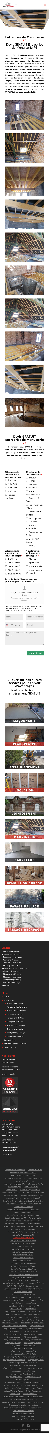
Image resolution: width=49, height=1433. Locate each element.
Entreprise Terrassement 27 (23, 1257)
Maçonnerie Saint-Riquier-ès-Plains (23, 1172)
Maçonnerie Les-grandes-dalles (32, 1323)
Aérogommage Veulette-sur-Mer (23, 1374)
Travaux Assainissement (16, 1010)
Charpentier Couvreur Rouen (14, 1408)
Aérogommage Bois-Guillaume (31, 1334)
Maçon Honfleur (37, 1300)
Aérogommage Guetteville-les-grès (23, 1345)
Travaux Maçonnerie (15, 1003)
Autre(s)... (33, 545)
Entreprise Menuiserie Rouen (23, 1252)
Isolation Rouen (34, 1297)
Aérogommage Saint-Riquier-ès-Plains (23, 1362)
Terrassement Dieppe (13, 1221)
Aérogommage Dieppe (32, 1337)
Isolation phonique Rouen (15, 1297)
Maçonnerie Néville (37, 1325)
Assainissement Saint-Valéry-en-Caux (23, 1399)
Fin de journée (35, 566)
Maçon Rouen (31, 1303)
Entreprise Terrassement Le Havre (23, 1269)
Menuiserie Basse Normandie (13, 1192)
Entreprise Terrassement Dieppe (23, 1266)
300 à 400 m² (14, 570)
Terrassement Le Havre (32, 1221)
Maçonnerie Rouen (35, 1170)
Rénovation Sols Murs (15, 1018)
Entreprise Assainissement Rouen (23, 1416)
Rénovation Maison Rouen (23, 1212)
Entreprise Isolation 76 (23, 1246)
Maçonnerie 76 (30, 1308)
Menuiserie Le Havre (13, 1198)
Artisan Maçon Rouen (34, 1388)
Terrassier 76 (15, 1229)
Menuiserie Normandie (32, 1198)
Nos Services (9, 1000)
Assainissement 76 (30, 1394)
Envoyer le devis (35, 653)
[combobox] (7, 625)
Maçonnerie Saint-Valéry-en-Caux (23, 1175)
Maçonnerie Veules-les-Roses (23, 1181)
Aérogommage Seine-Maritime (14, 1368)
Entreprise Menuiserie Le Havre (23, 1249)
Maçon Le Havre (17, 1303)
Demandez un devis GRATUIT (15, 1043)
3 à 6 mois (12, 487)
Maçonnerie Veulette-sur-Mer (14, 1184)
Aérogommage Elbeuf (13, 1343)
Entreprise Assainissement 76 (23, 1413)
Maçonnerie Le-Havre (10, 1323)
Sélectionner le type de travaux (34, 473)
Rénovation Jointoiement (17, 1007)
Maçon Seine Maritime (16, 1306)
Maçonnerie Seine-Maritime (15, 1178)
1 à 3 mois (12, 484)
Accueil (6, 997)
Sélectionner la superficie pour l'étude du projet (13, 553)
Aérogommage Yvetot (23, 1379)
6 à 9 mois (12, 491)
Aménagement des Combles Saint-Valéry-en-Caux (23, 1382)
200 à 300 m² (14, 566)
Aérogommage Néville (12, 1357)
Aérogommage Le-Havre (23, 1348)
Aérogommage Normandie (33, 1357)
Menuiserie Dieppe (10, 1195)
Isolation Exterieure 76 (33, 1289)
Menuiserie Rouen (9, 1201)
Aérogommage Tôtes (36, 1368)
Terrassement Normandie (14, 1223)
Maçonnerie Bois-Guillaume (15, 1311)
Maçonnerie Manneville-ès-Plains (14, 1325)
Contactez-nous (10, 1047)
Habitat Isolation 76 (36, 1283)
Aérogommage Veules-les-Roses (23, 1371)
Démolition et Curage (15, 1036)
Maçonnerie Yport (14, 1187)
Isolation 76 (11, 1286)
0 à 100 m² (12, 559)
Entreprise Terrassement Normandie (23, 1272)
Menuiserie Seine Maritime (16, 1204)
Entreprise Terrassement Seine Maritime (23, 1280)
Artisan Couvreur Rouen (34, 1385)
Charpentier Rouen (35, 1408)
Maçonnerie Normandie (13, 1328)
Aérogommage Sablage (16, 1032)
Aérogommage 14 (15, 1331)
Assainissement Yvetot (36, 1402)
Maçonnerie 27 (16, 1308)
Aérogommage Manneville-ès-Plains (23, 1354)
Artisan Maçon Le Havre (14, 1388)
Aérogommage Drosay (34, 1340)
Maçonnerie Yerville (35, 1184)
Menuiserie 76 (11, 1189)
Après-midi (34, 562)
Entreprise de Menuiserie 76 (23, 1238)
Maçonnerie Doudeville (31, 1314)
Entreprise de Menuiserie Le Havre (23, 1240)
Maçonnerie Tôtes (35, 1178)
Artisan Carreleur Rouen (13, 1385)
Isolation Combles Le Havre (29, 1286)
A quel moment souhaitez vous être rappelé (33, 553)
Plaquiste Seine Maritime (23, 1207)
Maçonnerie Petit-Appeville (15, 1170)
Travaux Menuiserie (15, 1029)
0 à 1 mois (12, 480)
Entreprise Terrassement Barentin (23, 1263)
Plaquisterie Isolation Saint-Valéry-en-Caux (23, 1209)
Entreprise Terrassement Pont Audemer (23, 1275)
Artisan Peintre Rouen (34, 1391)
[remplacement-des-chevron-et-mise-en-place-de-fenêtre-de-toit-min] (24, 261)
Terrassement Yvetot (35, 1226)
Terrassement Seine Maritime (14, 1226)
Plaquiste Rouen (35, 1204)
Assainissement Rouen (35, 1396)
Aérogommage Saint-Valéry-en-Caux (23, 1365)
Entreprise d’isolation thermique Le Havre (23, 1232)
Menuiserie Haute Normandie (32, 1195)
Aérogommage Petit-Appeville (14, 1360)
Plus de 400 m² (14, 573)
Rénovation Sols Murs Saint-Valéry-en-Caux (23, 1215)
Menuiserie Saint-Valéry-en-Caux (31, 1201)
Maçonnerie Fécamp (9, 1320)
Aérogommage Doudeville (13, 1340)
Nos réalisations (10, 1040)
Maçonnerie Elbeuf (32, 1317)
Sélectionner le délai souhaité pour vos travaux (14, 474)
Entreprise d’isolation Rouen (23, 1419)
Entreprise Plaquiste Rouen (23, 1255)
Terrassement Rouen (34, 1223)
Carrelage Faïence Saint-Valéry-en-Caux (23, 1405)
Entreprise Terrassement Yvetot (14, 1283)
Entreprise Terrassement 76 (23, 1260)
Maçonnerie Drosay (15, 1317)
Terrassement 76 (35, 1218)
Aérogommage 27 (31, 1331)
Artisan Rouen (15, 1394)
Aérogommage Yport (33, 1377)
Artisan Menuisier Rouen (13, 1391)
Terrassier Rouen (29, 1229)
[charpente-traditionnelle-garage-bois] (24, 393)
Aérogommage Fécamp (32, 1343)
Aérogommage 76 (10, 1334)
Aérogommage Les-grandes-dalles (23, 1351)
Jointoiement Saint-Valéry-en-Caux (15, 1300)
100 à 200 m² (14, 562)
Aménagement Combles (16, 1025)
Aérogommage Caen (13, 1337)
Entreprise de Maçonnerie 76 (23, 1235)
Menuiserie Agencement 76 (30, 1189)
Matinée (32, 559)
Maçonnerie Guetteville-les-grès (32, 1320)
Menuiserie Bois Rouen (35, 1192)
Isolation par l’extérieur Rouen (23, 1294)
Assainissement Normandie (13, 1396)
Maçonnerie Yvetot (31, 1187)
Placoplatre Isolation (15, 1021)
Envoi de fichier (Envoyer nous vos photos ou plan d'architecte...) (21, 580)
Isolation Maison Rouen (23, 1292)
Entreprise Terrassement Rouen (23, 1277)
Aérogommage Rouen (36, 1360)
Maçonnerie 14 (33, 1306)
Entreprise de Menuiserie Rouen (23, 1243)
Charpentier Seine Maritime (23, 1411)
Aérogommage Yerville (14, 1377)
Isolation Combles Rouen (13, 1289)
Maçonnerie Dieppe (13, 1314)
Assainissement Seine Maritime (13, 1402)
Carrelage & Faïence (15, 1014)
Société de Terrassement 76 (15, 1218)
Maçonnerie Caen (35, 1311)
